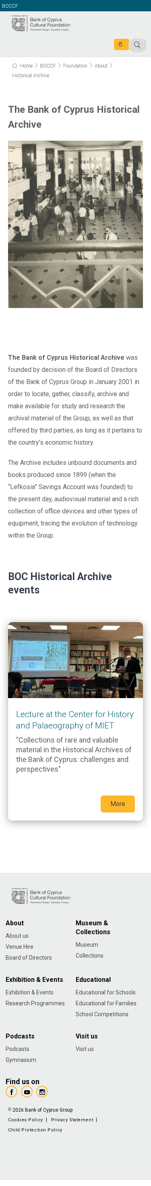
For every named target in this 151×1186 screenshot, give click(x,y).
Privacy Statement (72, 1120)
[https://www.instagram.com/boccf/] (42, 1092)
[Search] (120, 46)
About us (17, 936)
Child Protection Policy (35, 1130)
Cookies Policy (25, 1120)
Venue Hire (19, 946)
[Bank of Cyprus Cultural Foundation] (41, 22)
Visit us (85, 1049)
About (101, 66)
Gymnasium (21, 1060)
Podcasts (17, 1049)
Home (26, 66)
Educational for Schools (106, 992)
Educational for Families (106, 1003)
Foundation (75, 66)
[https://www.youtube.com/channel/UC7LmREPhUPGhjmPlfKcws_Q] (27, 1092)
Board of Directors (29, 957)
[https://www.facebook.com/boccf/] (11, 1092)
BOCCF (10, 6)
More (75, 721)
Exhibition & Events (30, 992)
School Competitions (102, 1014)
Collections (89, 955)
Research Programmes (35, 1003)
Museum (87, 944)
